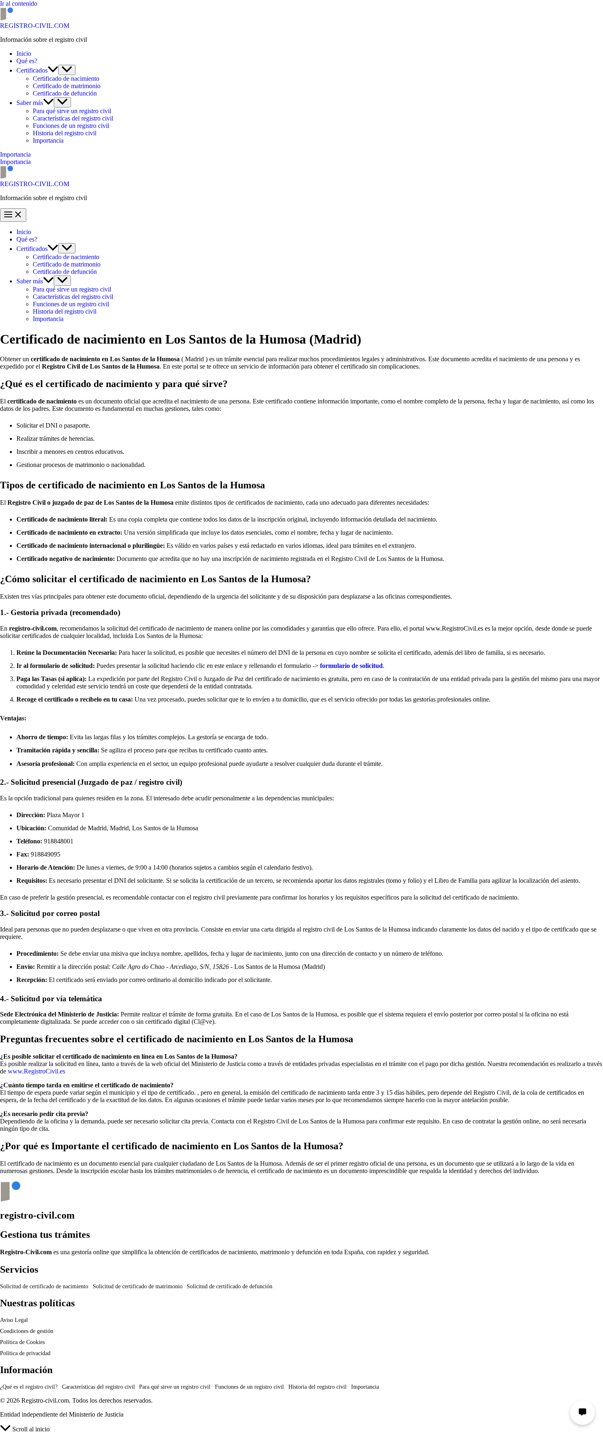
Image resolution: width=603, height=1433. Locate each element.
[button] (53, 70)
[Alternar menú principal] (13, 215)
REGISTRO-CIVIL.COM (34, 25)
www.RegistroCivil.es (36, 1071)
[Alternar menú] (66, 70)
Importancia (15, 161)
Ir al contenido (18, 3)
